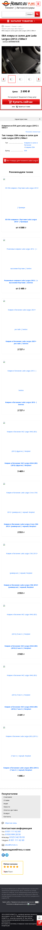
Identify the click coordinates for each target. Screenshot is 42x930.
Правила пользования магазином (22, 902)
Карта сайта (6, 902)
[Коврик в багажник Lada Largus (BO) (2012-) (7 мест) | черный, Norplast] (21, 746)
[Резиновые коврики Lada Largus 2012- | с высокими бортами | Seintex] (21, 258)
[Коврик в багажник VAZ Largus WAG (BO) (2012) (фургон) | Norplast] (21, 441)
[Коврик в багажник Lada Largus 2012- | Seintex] (21, 380)
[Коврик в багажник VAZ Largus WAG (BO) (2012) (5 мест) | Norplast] (21, 624)
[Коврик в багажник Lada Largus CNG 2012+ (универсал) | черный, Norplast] (21, 563)
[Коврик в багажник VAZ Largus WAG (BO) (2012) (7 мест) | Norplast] (21, 685)
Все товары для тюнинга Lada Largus (22, 160)
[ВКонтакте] (3, 855)
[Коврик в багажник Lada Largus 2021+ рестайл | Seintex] (21, 319)
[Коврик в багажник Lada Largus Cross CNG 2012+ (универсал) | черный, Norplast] (21, 502)
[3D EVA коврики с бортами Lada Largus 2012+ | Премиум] (21, 197)
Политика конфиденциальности (16, 904)
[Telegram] (7, 855)
